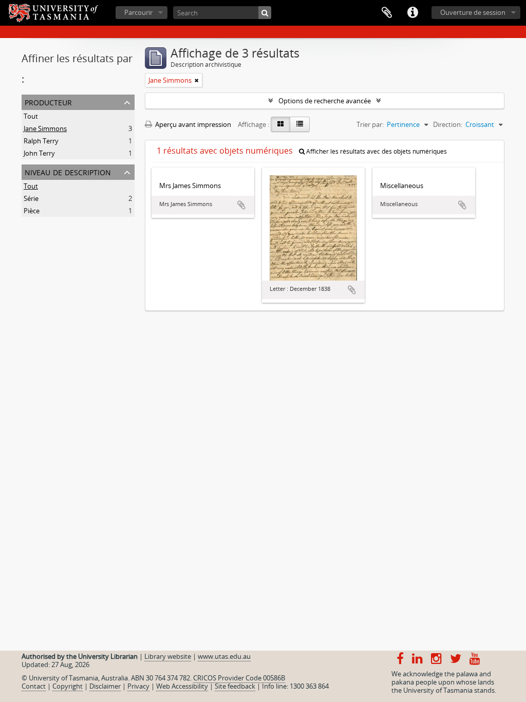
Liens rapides (412, 13)
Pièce (32, 210)
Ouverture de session (472, 12)
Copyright (67, 686)
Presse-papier (387, 13)
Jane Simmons (45, 128)
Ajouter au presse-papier (241, 205)
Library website (167, 656)
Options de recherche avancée (324, 100)
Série (31, 198)
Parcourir (138, 12)
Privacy (138, 686)
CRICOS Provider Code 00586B (239, 677)
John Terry (39, 153)
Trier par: (370, 124)
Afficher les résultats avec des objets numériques (376, 151)
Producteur (48, 101)
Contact (34, 686)
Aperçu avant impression (192, 124)
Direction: (447, 124)
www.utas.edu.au (224, 656)
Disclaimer (105, 686)
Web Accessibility (182, 686)
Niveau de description (68, 171)
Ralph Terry (41, 140)
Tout (31, 116)
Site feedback (235, 686)
